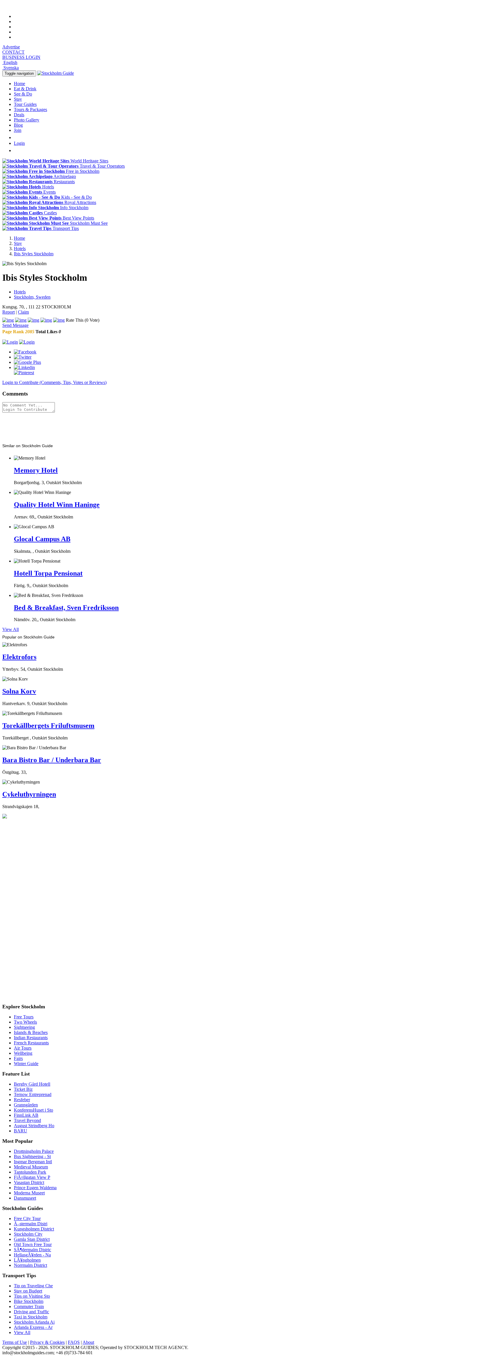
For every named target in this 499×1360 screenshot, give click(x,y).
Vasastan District (29, 1182)
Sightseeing (24, 1027)
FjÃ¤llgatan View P (32, 1177)
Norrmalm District (30, 1265)
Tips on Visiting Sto (32, 1296)
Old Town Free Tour (33, 1244)
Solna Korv (19, 691)
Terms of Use (14, 1342)
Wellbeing (23, 1053)
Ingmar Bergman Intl (33, 1161)
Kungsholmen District (34, 1228)
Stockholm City (28, 1234)
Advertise (11, 46)
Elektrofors (19, 657)
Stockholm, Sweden (32, 297)
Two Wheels (25, 1022)
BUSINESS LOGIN (21, 57)
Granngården (26, 1104)
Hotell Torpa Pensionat (48, 573)
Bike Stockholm (28, 1301)
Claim (23, 312)
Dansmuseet (25, 1198)
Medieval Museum (31, 1166)
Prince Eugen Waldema (35, 1187)
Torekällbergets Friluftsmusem (48, 725)
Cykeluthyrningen (29, 794)
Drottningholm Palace (34, 1151)
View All (10, 629)
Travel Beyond (27, 1120)
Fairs (18, 1058)
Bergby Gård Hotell (32, 1084)
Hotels (20, 291)
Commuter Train (29, 1306)
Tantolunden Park (30, 1172)
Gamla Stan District (32, 1239)
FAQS (74, 1342)
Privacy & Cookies (47, 1342)
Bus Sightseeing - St (32, 1156)
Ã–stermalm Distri (30, 1223)
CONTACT (13, 52)
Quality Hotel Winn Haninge (57, 504)
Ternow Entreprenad (32, 1094)
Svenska (10, 67)
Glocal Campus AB (42, 539)
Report (8, 312)
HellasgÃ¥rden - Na (32, 1254)
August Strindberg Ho (34, 1125)
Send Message (15, 325)
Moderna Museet (29, 1192)
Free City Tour (27, 1218)
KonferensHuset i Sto (33, 1110)
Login (19, 143)
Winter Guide (26, 1063)
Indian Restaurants (31, 1037)
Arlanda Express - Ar (33, 1327)
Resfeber (22, 1099)
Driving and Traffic (31, 1311)
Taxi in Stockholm (30, 1316)
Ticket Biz (23, 1089)
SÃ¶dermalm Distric (32, 1249)
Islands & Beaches (31, 1032)
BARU (20, 1130)
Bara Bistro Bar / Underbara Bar (51, 760)
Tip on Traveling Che (33, 1285)
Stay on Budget (28, 1290)
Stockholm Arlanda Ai (34, 1322)
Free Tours (23, 1016)
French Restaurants (31, 1042)
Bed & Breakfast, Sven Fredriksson (66, 607)
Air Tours (22, 1048)
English (9, 62)
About (88, 1342)
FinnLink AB (26, 1115)
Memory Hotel (36, 470)
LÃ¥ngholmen (27, 1260)
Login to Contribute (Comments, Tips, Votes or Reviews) (54, 382)
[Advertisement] (45, 427)
